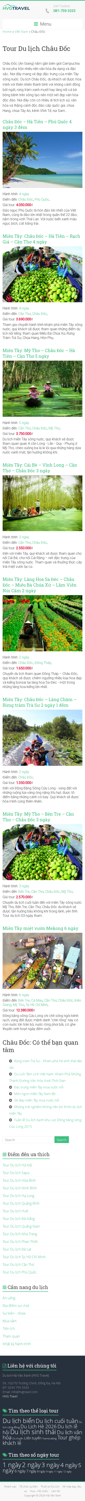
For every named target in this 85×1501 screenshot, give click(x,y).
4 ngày (24, 194)
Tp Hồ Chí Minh (37, 1005)
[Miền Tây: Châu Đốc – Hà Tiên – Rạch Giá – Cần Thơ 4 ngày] (43, 248)
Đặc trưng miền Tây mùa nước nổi (38, 1087)
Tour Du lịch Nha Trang (20, 1234)
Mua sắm (10, 1321)
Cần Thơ (24, 314)
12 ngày (67, 1471)
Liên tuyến (32, 1437)
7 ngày (31, 1471)
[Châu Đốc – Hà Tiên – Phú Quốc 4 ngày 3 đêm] (43, 134)
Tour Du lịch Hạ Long (18, 1195)
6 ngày (24, 995)
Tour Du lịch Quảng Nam (21, 1226)
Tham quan (11, 1336)
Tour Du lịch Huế (15, 1211)
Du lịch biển (19, 1420)
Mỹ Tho (54, 428)
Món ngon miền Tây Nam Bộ (35, 1093)
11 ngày (58, 1471)
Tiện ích (9, 1328)
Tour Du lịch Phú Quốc (20, 1272)
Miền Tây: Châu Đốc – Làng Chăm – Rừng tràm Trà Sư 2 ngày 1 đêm (39, 702)
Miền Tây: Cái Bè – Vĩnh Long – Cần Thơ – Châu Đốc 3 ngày (40, 467)
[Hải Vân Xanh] (16, 6)
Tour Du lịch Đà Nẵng (19, 1218)
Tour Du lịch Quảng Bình (21, 1203)
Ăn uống (9, 1298)
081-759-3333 (64, 11)
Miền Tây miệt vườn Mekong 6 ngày (40, 928)
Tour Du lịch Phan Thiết (20, 1241)
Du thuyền (17, 1438)
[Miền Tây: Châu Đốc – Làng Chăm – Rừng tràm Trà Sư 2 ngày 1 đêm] (43, 712)
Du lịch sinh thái (33, 1431)
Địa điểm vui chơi (16, 1305)
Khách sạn (10, 1486)
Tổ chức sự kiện (28, 1486)
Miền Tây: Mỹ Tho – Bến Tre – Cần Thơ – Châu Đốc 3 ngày (38, 816)
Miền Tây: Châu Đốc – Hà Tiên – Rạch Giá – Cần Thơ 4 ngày (41, 239)
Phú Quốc (42, 199)
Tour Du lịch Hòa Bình (19, 1180)
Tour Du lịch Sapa (16, 1172)
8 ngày (41, 1471)
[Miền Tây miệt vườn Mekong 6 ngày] (43, 935)
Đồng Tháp (43, 663)
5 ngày (24, 423)
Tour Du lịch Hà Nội (17, 1165)
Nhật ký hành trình (17, 1343)
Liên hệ (55, 1491)
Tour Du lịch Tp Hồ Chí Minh (24, 1256)
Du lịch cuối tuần (57, 1421)
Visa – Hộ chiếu (39, 1491)
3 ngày (24, 537)
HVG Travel (10, 1396)
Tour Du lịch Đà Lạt (17, 1249)
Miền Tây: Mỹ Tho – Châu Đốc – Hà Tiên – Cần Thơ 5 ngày (39, 353)
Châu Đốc (25, 199)
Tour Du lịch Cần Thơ (18, 1264)
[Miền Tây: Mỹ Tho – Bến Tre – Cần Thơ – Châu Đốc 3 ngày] (43, 826)
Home (7, 31)
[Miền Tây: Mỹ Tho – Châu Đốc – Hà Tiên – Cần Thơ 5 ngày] (43, 363)
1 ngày (12, 1464)
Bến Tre (24, 891)
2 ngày (24, 657)
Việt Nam (21, 31)
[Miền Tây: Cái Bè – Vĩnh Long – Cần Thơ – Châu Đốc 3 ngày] (43, 477)
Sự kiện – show (14, 1313)
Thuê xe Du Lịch (50, 1486)
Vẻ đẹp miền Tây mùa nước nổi (36, 1100)
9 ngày (49, 1471)
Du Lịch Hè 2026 (38, 1426)
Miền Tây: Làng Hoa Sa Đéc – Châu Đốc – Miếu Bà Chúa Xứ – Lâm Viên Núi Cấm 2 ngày (39, 585)
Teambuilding (49, 1438)
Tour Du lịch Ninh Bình (20, 1188)
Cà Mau (37, 1000)
